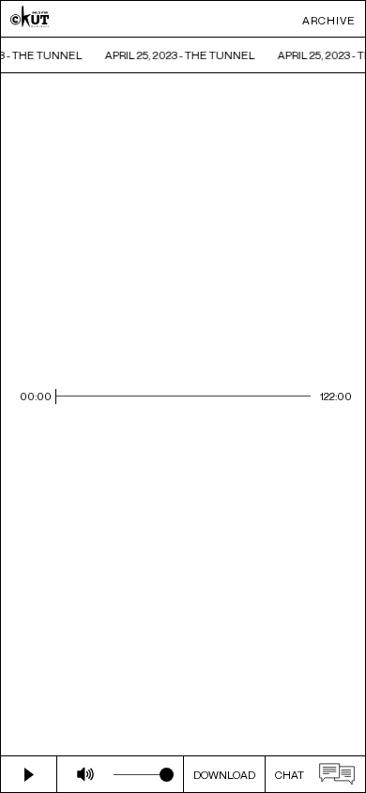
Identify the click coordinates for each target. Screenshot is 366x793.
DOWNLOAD (224, 775)
